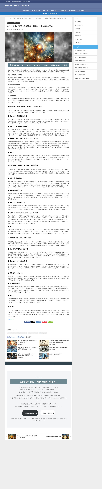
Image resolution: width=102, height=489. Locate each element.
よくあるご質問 (72, 10)
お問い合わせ (82, 10)
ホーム (18, 10)
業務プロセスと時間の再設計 (13, 22)
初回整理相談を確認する (30, 413)
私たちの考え (26, 10)
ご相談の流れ (54, 10)
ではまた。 (11, 319)
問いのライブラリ (36, 10)
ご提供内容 (45, 10)
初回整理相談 (63, 10)
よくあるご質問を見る (48, 413)
